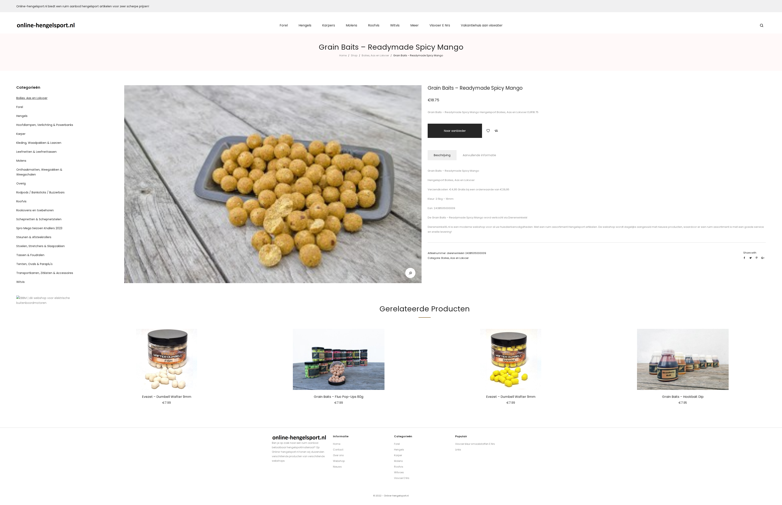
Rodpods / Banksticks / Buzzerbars (40, 192)
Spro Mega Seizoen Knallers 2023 (39, 228)
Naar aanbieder (455, 131)
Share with (749, 252)
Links (458, 449)
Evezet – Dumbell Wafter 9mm (166, 396)
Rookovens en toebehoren (35, 210)
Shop (354, 55)
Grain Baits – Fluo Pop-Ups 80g (338, 396)
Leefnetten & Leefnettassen (36, 152)
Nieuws (337, 466)
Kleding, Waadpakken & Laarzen (38, 143)
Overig (21, 183)
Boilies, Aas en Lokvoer (375, 55)
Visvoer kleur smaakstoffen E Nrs (475, 444)
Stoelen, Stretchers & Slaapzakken (40, 246)
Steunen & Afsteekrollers (33, 237)
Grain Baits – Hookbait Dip (683, 396)
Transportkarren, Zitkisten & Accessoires (44, 273)
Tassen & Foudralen (30, 255)
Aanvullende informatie (479, 155)
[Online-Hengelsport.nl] (46, 25)
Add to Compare (496, 131)
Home (343, 55)
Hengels (21, 116)
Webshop (339, 461)
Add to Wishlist (488, 131)
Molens (21, 161)
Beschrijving (442, 155)
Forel (19, 107)
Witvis (20, 282)
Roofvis (21, 201)
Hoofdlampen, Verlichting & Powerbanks (44, 125)
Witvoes (399, 472)
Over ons (338, 455)
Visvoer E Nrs (401, 478)
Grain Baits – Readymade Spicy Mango (457, 217)
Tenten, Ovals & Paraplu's (34, 264)
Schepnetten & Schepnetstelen (39, 219)
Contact (338, 449)
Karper (20, 134)
